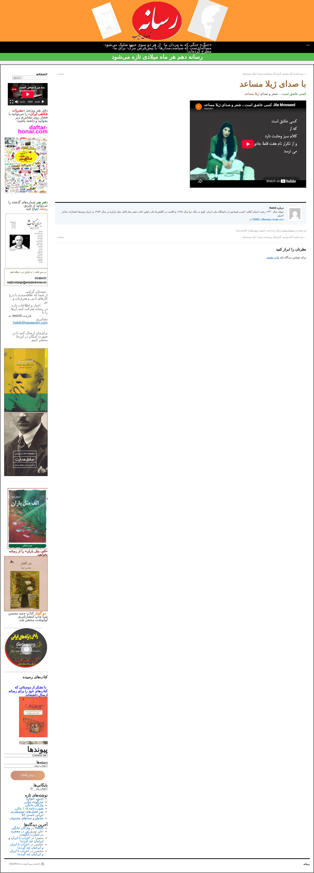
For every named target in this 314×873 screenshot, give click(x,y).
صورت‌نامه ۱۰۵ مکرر (29, 808)
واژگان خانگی (34, 805)
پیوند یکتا (254, 230)
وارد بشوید (273, 257)
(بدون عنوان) (34, 798)
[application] (28, 94)
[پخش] (43, 102)
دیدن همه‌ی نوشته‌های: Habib (266, 218)
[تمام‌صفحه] (11, 102)
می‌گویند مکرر (33, 802)
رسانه (306, 863)
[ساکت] (17, 102)
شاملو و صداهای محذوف (26, 818)
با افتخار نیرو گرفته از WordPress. (25, 864)
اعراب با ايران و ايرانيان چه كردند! (26, 839)
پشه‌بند (59, 73)
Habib (39, 828)
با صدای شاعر (288, 230)
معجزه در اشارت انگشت (27, 832)
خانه (308, 45)
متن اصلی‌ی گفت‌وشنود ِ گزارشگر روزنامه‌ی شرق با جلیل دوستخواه (274, 73)
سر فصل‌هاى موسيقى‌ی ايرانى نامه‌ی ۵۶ (27, 813)
